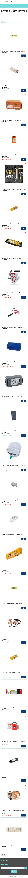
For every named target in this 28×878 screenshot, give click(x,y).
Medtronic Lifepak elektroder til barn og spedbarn (13, 638)
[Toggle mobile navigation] (1, 1)
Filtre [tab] (2, 5)
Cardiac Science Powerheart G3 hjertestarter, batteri (13, 51)
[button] (25, 25)
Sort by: (2, 18)
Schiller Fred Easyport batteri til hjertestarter (12, 534)
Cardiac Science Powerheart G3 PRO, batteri (12, 603)
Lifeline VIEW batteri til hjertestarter (10, 569)
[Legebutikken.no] (9, 1)
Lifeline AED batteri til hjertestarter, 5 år (11, 672)
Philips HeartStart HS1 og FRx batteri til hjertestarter (13, 430)
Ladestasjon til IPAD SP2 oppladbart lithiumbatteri (13, 810)
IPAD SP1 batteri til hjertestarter (9, 85)
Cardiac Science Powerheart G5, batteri (10, 154)
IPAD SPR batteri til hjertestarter (9, 845)
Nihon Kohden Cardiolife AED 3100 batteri (11, 120)
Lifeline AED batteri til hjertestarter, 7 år (11, 223)
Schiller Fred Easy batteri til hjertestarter (11, 361)
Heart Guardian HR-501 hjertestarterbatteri (11, 707)
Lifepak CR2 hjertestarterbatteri (9, 776)
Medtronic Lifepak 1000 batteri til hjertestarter (12, 258)
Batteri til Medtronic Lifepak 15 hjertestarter (12, 396)
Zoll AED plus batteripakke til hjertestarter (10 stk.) (13, 189)
